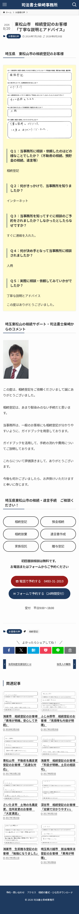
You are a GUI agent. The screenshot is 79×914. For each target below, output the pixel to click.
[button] (9, 650)
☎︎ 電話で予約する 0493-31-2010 (39, 581)
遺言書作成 (58, 534)
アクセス (31, 892)
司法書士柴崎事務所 (39, 5)
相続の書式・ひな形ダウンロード (55, 892)
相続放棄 (21, 534)
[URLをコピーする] (70, 650)
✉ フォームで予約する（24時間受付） (39, 593)
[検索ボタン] (74, 4)
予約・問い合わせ (15, 892)
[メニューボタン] (4, 4)
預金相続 (58, 521)
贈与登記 (58, 546)
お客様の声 (13, 36)
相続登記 (21, 521)
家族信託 (21, 546)
